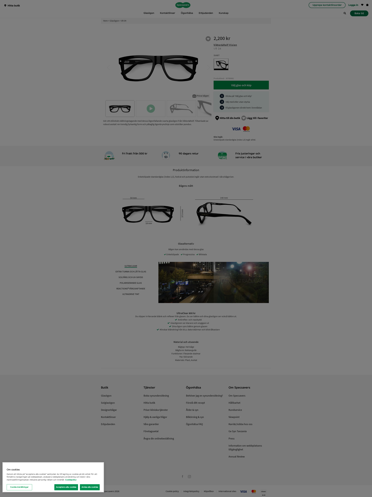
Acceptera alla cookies (66, 487)
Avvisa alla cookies (90, 487)
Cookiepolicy (70, 480)
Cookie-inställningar (19, 487)
